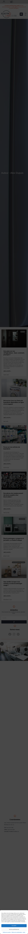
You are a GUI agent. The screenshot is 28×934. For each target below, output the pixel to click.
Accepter (14, 925)
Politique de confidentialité (16, 932)
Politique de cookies (7, 932)
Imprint (24, 932)
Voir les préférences (14, 929)
